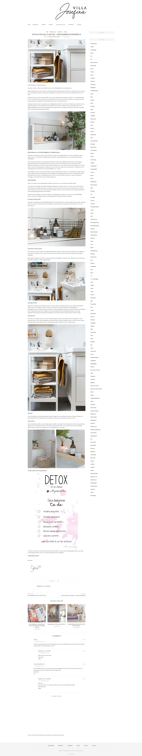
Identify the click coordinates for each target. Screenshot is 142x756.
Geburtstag (93, 84)
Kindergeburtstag (94, 90)
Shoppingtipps (94, 363)
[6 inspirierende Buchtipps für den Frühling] (76, 613)
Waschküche (93, 445)
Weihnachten (93, 134)
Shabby (92, 461)
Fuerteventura (93, 432)
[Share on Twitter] (61, 581)
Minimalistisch (94, 479)
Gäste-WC (93, 112)
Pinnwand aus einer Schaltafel (57, 624)
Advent (92, 156)
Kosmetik (93, 448)
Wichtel (92, 153)
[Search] (113, 25)
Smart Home (93, 442)
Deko (92, 137)
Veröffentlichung (94, 250)
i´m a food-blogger (94, 279)
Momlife (92, 100)
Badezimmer (93, 414)
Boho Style (93, 457)
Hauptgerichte (93, 420)
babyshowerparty (94, 231)
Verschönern (93, 332)
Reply (84, 639)
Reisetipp (93, 191)
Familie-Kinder (94, 417)
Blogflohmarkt (93, 181)
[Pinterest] (105, 25)
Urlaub (92, 53)
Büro (92, 97)
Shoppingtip (93, 360)
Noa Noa (92, 316)
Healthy (92, 285)
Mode (92, 329)
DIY (91, 59)
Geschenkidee (94, 150)
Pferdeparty (93, 87)
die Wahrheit (93, 266)
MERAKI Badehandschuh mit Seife (35, 107)
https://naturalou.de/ (51, 177)
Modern (92, 470)
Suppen (92, 395)
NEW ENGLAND (94, 473)
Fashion (92, 172)
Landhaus (93, 464)
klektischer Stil (94, 476)
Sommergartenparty (95, 225)
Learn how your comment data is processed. (54, 735)
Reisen (92, 392)
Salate (92, 401)
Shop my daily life (60, 24)
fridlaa (36, 639)
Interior (43, 24)
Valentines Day (94, 219)
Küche (92, 103)
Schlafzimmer (93, 257)
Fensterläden (93, 304)
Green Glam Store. (57, 167)
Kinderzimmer (93, 147)
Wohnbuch (71, 24)
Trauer (92, 348)
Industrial (92, 467)
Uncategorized (94, 43)
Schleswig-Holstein (95, 206)
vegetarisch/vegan (94, 410)
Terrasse (92, 71)
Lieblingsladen (94, 166)
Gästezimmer (93, 407)
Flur (91, 56)
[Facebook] (106, 25)
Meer (92, 216)
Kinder (92, 93)
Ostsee (92, 210)
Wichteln (92, 263)
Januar (92, 291)
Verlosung (93, 81)
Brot (91, 439)
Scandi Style (93, 454)
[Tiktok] (111, 25)
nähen (92, 241)
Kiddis (92, 109)
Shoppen (92, 162)
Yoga (92, 282)
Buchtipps (93, 341)
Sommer (92, 200)
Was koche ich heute (95, 370)
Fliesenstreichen (94, 62)
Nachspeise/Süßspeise (95, 429)
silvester (92, 294)
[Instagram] (103, 25)
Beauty (92, 175)
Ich (91, 275)
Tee (91, 194)
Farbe (92, 335)
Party (92, 307)
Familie (92, 46)
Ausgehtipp (93, 322)
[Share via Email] (64, 581)
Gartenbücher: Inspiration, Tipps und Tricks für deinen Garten (37, 626)
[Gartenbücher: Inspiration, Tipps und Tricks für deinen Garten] (37, 613)
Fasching (92, 106)
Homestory (93, 376)
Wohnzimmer (93, 119)
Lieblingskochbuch (94, 357)
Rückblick (93, 228)
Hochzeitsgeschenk (95, 222)
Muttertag (93, 253)
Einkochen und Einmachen (96, 388)
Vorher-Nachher (94, 235)
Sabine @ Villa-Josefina (54, 36)
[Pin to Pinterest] (63, 581)
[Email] (108, 25)
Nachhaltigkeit (94, 483)
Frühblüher (93, 115)
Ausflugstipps (93, 50)
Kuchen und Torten (95, 385)
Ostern (92, 75)
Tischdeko (93, 197)
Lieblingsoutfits (94, 436)
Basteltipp (93, 144)
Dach (92, 260)
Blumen (92, 247)
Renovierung (93, 65)
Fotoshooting (93, 159)
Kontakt (79, 24)
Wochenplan (93, 495)
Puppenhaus (93, 313)
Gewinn (92, 310)
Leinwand (93, 203)
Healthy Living (94, 426)
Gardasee (93, 238)
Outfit (92, 373)
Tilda (92, 244)
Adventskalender (94, 140)
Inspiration (35, 24)
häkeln (92, 288)
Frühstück (93, 423)
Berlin (92, 188)
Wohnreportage (94, 184)
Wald (92, 301)
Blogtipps (93, 382)
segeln (92, 213)
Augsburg (93, 489)
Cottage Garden (94, 486)
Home (29, 24)
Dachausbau (93, 297)
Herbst (92, 178)
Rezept (92, 131)
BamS (92, 272)
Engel (92, 338)
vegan (92, 125)
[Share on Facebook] (60, 581)
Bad (91, 344)
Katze (92, 269)
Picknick (92, 366)
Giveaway (93, 78)
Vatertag (92, 326)
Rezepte (51, 24)
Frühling (92, 122)
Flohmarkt (93, 319)
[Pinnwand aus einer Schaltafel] (56, 613)
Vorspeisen (93, 404)
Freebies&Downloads (95, 398)
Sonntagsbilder (94, 169)
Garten (92, 68)
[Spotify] (109, 25)
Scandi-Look (93, 351)
